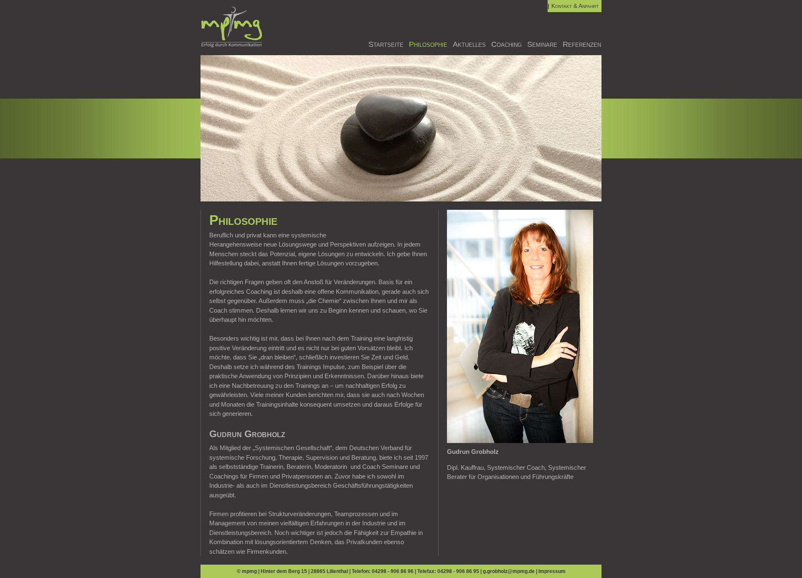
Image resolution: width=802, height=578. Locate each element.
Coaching (506, 44)
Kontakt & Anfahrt (575, 6)
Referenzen (582, 44)
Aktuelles (469, 44)
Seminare (542, 44)
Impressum (552, 571)
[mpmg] (231, 45)
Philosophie (428, 44)
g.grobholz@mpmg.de (509, 571)
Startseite (386, 44)
